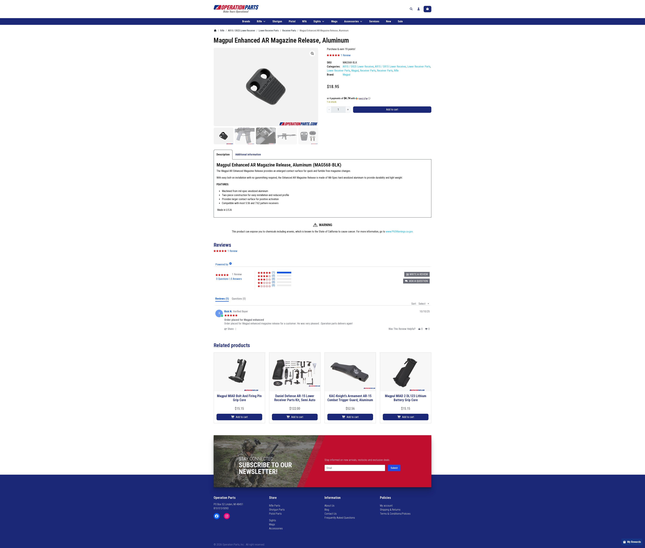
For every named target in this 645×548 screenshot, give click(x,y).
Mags (334, 21)
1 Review (346, 55)
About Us (329, 505)
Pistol (292, 21)
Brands (246, 21)
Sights (317, 21)
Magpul (355, 70)
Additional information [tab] (248, 154)
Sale (400, 21)
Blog (327, 509)
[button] (312, 54)
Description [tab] (223, 154)
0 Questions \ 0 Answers (229, 278)
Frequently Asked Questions (340, 517)
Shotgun (277, 21)
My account (386, 505)
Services (374, 21)
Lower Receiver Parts (269, 30)
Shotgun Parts (277, 509)
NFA (304, 21)
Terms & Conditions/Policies (395, 513)
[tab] (222, 299)
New (388, 21)
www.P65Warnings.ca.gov (399, 231)
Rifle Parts (274, 505)
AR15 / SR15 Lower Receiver (390, 66)
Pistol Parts (275, 513)
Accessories (351, 21)
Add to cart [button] (242, 417)
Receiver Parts (289, 30)
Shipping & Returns (390, 509)
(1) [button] (273, 272)
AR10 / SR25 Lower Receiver (241, 30)
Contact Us (331, 513)
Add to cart (392, 109)
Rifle (259, 21)
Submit (394, 468)
